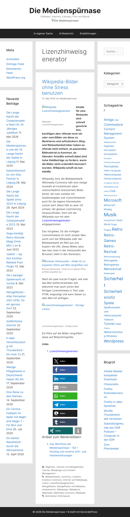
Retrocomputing (112, 256)
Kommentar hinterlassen (57, 496)
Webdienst (74, 489)
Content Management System (113, 133)
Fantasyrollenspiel (112, 162)
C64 (116, 120)
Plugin (114, 224)
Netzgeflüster (49, 486)
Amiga (109, 120)
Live (112, 191)
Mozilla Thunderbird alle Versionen (113, 414)
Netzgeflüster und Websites (71, 486)
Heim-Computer (112, 170)
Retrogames (111, 264)
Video (118, 324)
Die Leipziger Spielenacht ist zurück (15, 279)
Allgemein (50, 467)
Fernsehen (111, 166)
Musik (110, 214)
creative (76, 476)
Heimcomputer (112, 174)
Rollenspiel (109, 273)
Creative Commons (52, 480)
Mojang (108, 209)
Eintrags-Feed (15, 64)
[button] (65, 361)
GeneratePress (88, 511)
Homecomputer (113, 178)
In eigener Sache (43, 33)
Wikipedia (80, 493)
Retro (117, 229)
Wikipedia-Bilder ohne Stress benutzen (60, 87)
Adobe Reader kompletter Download (113, 375)
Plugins (107, 230)
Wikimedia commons (64, 493)
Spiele (109, 303)
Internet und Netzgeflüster (69, 467)
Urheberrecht (49, 489)
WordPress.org (15, 77)
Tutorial (46, 470)
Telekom (109, 319)
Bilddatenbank (52, 476)
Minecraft (109, 205)
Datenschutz (110, 142)
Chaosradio (111, 384)
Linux (106, 191)
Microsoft (113, 200)
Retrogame (110, 260)
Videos (107, 328)
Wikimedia (47, 493)
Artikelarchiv (66, 33)
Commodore (113, 124)
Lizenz (45, 483)
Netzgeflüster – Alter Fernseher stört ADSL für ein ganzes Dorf (16, 300)
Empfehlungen (88, 33)
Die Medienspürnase (65, 10)
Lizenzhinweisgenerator (56, 220)
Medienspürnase (110, 195)
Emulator (108, 158)
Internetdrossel (111, 187)
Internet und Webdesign (75, 480)
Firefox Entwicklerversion (113, 393)
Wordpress (114, 341)
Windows (111, 336)
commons (66, 476)
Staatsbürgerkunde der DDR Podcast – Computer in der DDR (114, 431)
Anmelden (12, 59)
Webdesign (62, 489)
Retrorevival (112, 269)
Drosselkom (110, 154)
